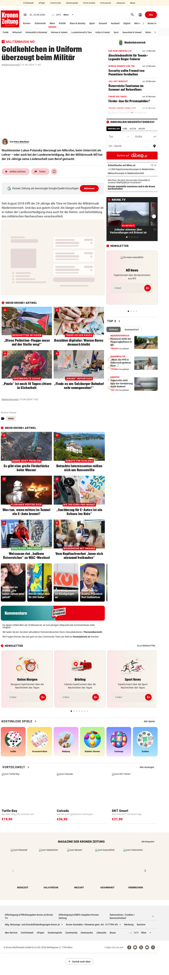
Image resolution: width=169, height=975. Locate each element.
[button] (143, 23)
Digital (126, 23)
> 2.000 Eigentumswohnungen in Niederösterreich (132, 169)
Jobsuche (120, 3)
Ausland (115, 23)
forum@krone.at (81, 636)
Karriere (141, 924)
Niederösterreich (11, 64)
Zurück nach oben (79, 961)
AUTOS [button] (133, 129)
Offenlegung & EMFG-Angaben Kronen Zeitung (79, 916)
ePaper (42, 3)
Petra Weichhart (21, 141)
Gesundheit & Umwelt (131, 32)
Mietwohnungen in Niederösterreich (132, 173)
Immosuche (105, 3)
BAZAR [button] (142, 129)
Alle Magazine (147, 841)
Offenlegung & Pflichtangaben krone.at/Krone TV (29, 916)
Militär (11, 418)
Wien (52, 23)
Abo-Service (11, 932)
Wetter (148, 32)
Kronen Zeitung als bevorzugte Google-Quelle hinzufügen (53, 188)
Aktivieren (89, 188)
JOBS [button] (124, 129)
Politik (62, 23)
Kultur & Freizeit (103, 32)
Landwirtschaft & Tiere (81, 32)
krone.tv (152, 23)
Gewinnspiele (72, 3)
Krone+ (27, 23)
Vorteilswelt (28, 3)
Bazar (132, 3)
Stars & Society (77, 23)
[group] (13, 582)
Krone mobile (89, 3)
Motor (137, 23)
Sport (92, 23)
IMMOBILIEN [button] (114, 129)
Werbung (129, 924)
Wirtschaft (17, 32)
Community (55, 3)
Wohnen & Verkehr (59, 32)
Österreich (40, 23)
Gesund (103, 23)
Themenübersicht (92, 632)
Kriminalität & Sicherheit (36, 32)
